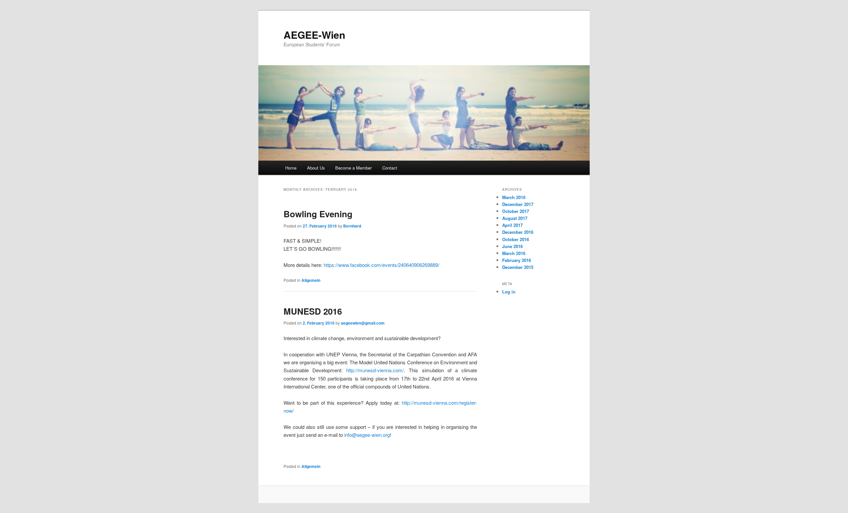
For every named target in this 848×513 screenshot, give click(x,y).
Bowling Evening (318, 214)
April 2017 (512, 225)
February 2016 (516, 260)
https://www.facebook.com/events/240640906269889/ (381, 264)
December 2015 (517, 267)
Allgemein (310, 280)
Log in (508, 291)
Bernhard (352, 226)
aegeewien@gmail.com (363, 323)
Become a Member (353, 168)
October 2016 (515, 239)
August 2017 (514, 218)
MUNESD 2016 (313, 311)
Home (290, 168)
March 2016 (513, 253)
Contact (389, 168)
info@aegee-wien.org (367, 434)
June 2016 (512, 246)
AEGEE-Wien (314, 34)
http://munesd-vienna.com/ (375, 370)
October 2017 (515, 211)
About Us (316, 168)
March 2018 (513, 197)
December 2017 (517, 204)
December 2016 (517, 232)
